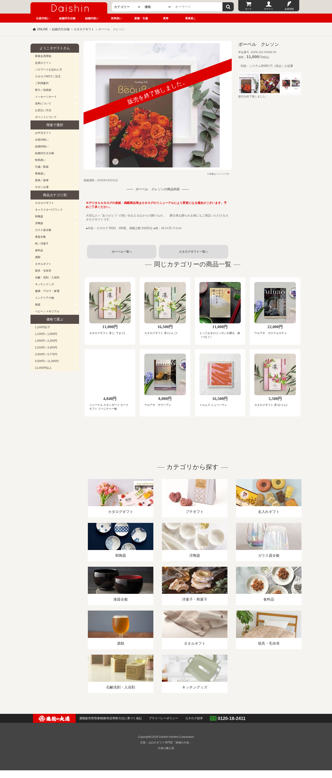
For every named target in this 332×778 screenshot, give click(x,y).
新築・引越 (141, 18)
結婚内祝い (92, 18)
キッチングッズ (44, 284)
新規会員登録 (43, 56)
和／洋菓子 (42, 243)
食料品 (39, 250)
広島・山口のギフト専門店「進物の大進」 (166, 742)
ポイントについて (46, 117)
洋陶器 (39, 223)
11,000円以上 (43, 367)
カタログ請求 (194, 718)
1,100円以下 (42, 327)
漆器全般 (40, 236)
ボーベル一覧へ (122, 251)
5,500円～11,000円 (47, 361)
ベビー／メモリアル (47, 311)
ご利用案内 (42, 83)
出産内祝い (43, 18)
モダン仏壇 (42, 187)
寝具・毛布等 (43, 270)
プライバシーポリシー (163, 718)
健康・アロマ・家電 (47, 291)
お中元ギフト (43, 132)
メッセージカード (46, 96)
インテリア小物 (44, 297)
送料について (43, 103)
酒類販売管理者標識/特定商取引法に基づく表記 (110, 718)
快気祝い (116, 18)
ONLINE (42, 29)
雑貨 (37, 304)
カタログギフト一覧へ (193, 251)
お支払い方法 (43, 110)
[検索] (228, 6)
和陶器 (39, 216)
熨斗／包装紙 (43, 90)
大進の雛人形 (166, 748)
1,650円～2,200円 (46, 340)
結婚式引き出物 (44, 153)
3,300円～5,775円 (46, 354)
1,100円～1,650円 (46, 334)
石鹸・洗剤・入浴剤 (47, 277)
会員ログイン (43, 62)
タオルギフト (43, 264)
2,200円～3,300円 (46, 347)
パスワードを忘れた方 (48, 69)
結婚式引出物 (67, 18)
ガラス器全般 (43, 230)
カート (248, 9)
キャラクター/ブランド (49, 209)
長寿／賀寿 (42, 180)
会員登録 (289, 9)
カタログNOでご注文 (48, 76)
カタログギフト (84, 29)
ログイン (268, 9)
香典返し (190, 18)
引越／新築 (42, 166)
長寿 (165, 18)
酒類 (37, 257)
